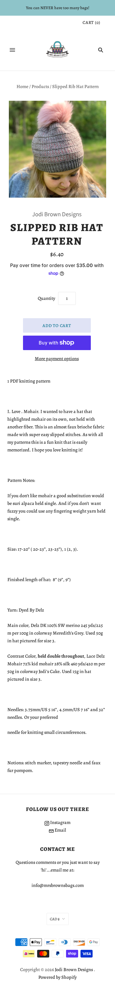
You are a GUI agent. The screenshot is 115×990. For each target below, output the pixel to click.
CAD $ (55, 918)
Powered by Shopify (57, 977)
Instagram (59, 822)
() (91, 22)
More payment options (57, 358)
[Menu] (12, 50)
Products (40, 86)
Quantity (46, 298)
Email (60, 830)
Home (22, 86)
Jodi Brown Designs (57, 214)
